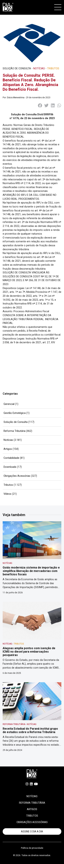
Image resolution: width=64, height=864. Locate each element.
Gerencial (9, 404)
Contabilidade (11, 457)
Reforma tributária (32, 802)
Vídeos (7, 493)
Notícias (8, 440)
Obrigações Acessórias (17, 475)
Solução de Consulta (16, 422)
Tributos (8, 484)
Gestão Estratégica (15, 413)
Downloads (10, 466)
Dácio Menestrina (15, 97)
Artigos (8, 449)
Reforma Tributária (14, 431)
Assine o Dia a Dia (32, 831)
